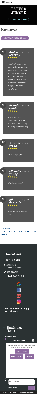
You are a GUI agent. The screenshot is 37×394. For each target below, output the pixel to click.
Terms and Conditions (26, 392)
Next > (4, 234)
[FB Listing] (18, 290)
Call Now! (29, 356)
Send (31, 388)
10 (24, 231)
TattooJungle (18, 11)
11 (28, 231)
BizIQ (10, 387)
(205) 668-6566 (19, 19)
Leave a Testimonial (15, 38)
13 (35, 231)
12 (31, 231)
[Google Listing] (18, 284)
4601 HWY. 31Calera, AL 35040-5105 (15, 266)
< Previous (5, 228)
